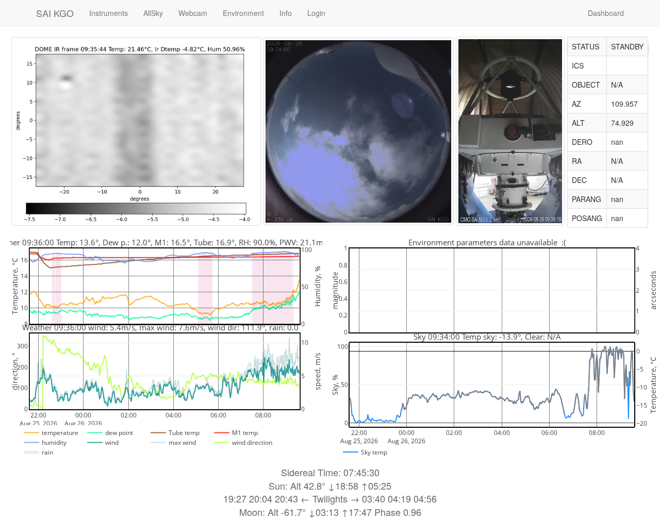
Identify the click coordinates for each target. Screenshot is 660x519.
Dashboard (606, 13)
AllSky (153, 13)
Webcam (192, 13)
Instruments (108, 13)
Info (285, 13)
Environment (243, 13)
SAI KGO (55, 13)
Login (316, 13)
